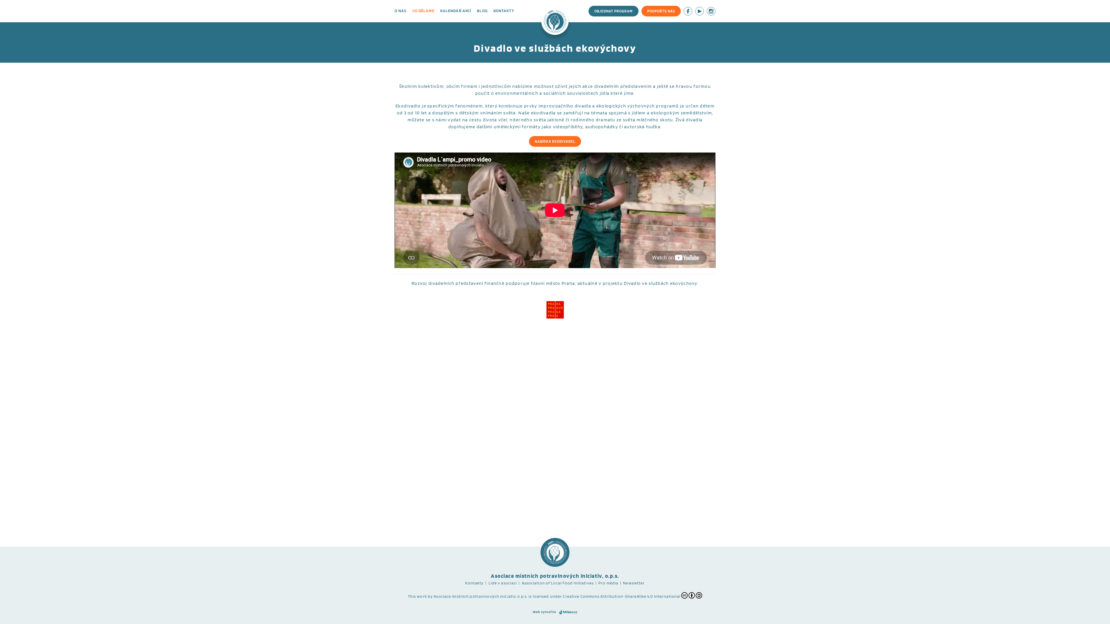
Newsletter (634, 583)
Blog (482, 11)
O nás (401, 11)
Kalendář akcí (455, 11)
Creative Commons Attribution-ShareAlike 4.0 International (621, 596)
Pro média (608, 583)
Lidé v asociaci (503, 583)
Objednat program (613, 11)
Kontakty (503, 11)
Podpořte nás (661, 11)
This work (417, 596)
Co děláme (423, 11)
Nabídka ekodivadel (555, 141)
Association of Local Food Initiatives (558, 583)
